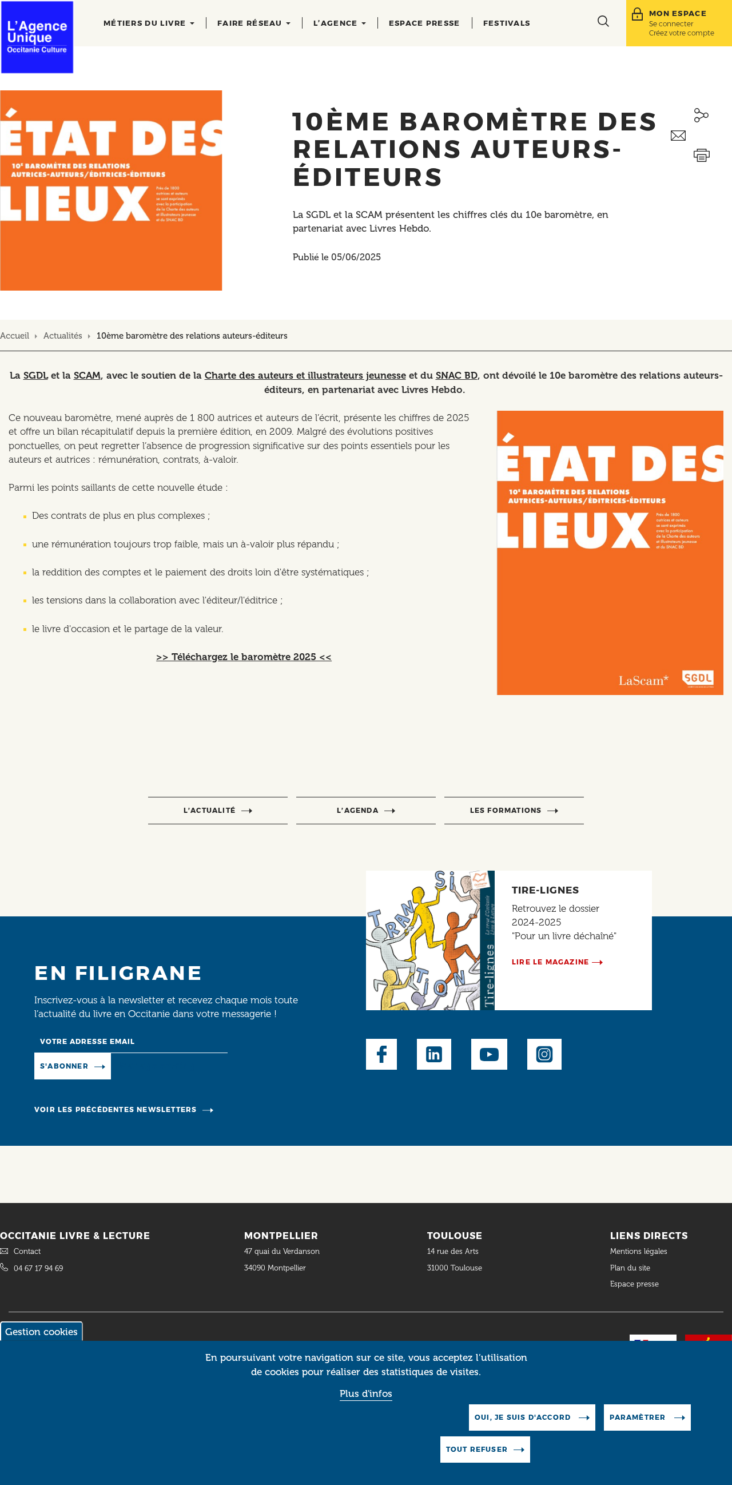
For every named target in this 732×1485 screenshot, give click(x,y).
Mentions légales (640, 1251)
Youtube (489, 1054)
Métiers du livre (146, 22)
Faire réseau (251, 22)
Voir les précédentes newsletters (115, 1109)
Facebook (381, 1054)
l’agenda (358, 810)
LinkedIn (434, 1054)
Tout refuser (477, 1449)
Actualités (62, 336)
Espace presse (424, 22)
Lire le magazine (550, 962)
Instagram (544, 1054)
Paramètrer (639, 1417)
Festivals (507, 22)
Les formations (506, 810)
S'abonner (64, 1066)
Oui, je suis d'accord (524, 1417)
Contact (27, 1251)
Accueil (14, 336)
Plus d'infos (366, 1394)
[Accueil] (37, 37)
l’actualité (210, 810)
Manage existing (158, 1065)
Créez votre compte (681, 33)
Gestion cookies (41, 1331)
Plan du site (630, 1268)
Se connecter (671, 23)
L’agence (336, 22)
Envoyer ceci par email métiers (701, 136)
